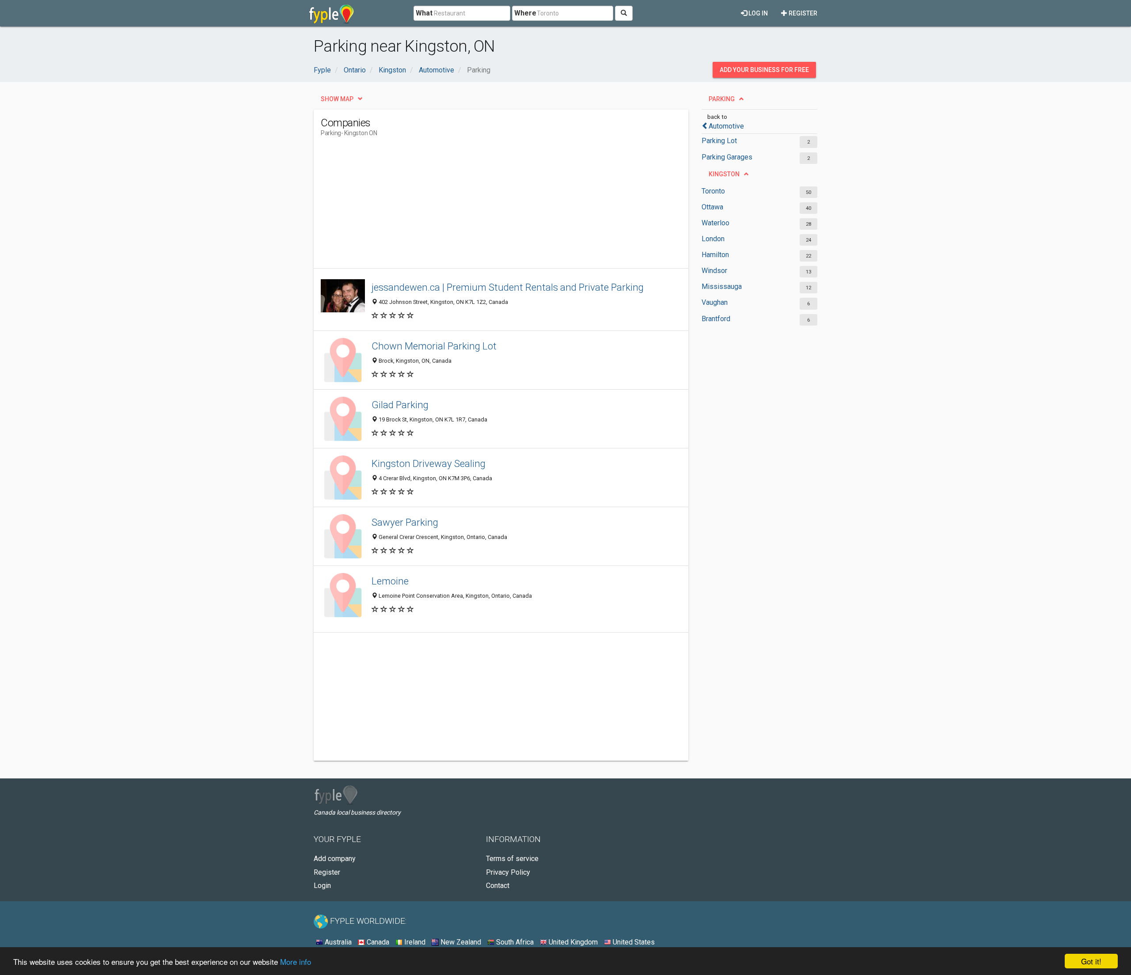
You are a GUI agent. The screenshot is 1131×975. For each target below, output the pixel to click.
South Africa (514, 942)
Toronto (713, 191)
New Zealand (460, 942)
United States (633, 942)
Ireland (413, 942)
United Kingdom (572, 942)
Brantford (716, 319)
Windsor (714, 270)
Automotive (726, 126)
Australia (337, 942)
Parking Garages (727, 157)
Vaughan (715, 302)
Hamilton (715, 254)
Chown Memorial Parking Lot (434, 346)
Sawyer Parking (405, 522)
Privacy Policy (508, 872)
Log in (757, 13)
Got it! (1091, 961)
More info (295, 961)
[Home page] (331, 13)
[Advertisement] (481, 206)
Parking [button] (722, 98)
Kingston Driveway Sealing (429, 463)
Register (802, 13)
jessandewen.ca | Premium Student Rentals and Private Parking (508, 287)
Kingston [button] (724, 174)
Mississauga (722, 286)
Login (322, 885)
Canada (377, 942)
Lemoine (390, 581)
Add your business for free (764, 69)
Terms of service (512, 858)
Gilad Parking (400, 404)
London (713, 239)
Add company (335, 858)
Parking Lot (719, 141)
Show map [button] (337, 98)
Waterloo (715, 223)
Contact (497, 885)
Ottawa (712, 207)
